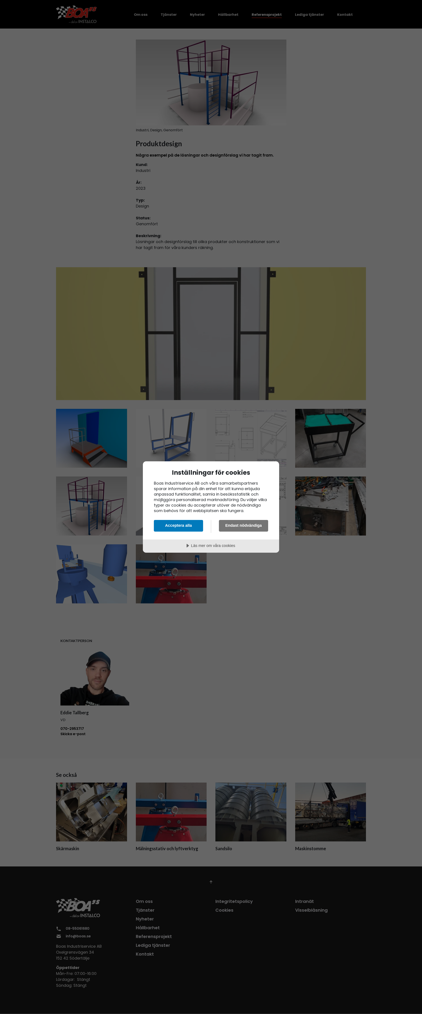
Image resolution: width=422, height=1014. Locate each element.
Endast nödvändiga (243, 525)
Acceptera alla (178, 525)
